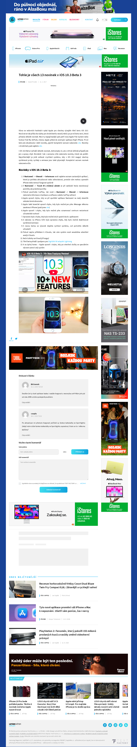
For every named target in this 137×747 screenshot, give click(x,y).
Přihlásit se (80, 452)
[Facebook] (105, 725)
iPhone (22, 82)
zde (79, 143)
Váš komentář (24, 457)
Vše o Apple (45, 596)
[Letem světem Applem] (18, 20)
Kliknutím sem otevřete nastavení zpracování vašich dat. (42, 736)
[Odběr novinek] (97, 20)
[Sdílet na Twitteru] (16, 339)
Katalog (63, 19)
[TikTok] (121, 725)
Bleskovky (74, 19)
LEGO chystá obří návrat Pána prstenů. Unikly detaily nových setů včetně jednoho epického (106, 705)
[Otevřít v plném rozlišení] (53, 315)
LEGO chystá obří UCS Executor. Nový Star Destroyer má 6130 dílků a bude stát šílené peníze (49, 705)
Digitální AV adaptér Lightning (60, 241)
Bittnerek (35, 384)
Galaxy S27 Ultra (59, 743)
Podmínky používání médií (28, 734)
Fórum (46, 19)
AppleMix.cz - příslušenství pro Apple (78, 740)
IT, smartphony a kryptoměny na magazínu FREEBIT (48, 740)
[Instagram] (115, 725)
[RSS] (126, 725)
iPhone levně (20, 743)
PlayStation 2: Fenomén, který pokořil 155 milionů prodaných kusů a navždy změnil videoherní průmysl (67, 634)
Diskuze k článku (26, 375)
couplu (34, 413)
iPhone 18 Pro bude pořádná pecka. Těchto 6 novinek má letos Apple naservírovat (20, 705)
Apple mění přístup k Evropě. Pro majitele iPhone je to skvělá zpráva (78, 704)
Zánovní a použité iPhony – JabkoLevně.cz (38, 743)
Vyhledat (117, 20)
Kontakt (89, 19)
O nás (22, 736)
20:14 (37, 387)
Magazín (36, 19)
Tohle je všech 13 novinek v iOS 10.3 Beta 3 (50, 75)
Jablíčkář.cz (27, 740)
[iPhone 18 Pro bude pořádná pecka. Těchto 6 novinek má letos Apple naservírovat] (21, 691)
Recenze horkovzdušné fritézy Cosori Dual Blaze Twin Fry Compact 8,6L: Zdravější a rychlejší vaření (68, 585)
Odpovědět (26, 402)
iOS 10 (11, 341)
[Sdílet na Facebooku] (11, 339)
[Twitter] (110, 725)
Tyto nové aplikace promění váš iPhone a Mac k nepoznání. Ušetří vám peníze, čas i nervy (65, 609)
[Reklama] (68, 6)
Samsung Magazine (15, 740)
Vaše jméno (23, 447)
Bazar (54, 19)
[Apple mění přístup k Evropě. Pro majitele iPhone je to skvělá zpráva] (78, 691)
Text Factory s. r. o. (34, 731)
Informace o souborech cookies (74, 734)
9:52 (36, 416)
